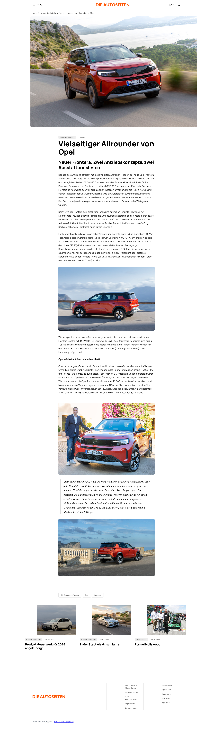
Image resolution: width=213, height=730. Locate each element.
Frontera (97, 595)
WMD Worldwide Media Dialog (64, 722)
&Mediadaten (131, 686)
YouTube (166, 702)
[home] (113, 4)
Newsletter (167, 685)
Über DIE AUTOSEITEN (131, 698)
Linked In (166, 698)
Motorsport (141, 640)
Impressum (130, 703)
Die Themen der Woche (70, 595)
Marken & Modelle (48, 13)
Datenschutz (130, 708)
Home (34, 13)
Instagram (166, 694)
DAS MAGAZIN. (131, 692)
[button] (38, 4)
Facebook (166, 689)
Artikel (61, 13)
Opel (86, 595)
